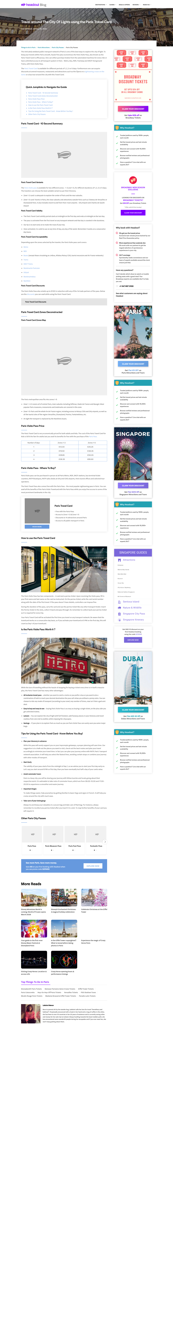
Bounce (120, 579)
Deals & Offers (124, 5)
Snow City (121, 583)
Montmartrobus (30, 276)
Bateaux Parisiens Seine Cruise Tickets (60, 989)
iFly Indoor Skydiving (124, 588)
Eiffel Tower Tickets (86, 989)
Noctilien (27, 281)
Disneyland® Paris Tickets (31, 989)
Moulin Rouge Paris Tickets (31, 996)
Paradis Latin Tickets (87, 996)
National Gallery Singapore (126, 592)
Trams (26, 259)
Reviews (136, 5)
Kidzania (120, 565)
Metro (26, 247)
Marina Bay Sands (123, 570)
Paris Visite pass (30, 188)
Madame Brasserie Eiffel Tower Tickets (60, 996)
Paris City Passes (58, 47)
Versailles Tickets (71, 992)
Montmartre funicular (32, 268)
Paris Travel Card (31, 68)
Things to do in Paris (28, 47)
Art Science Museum (124, 597)
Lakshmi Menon (48, 1005)
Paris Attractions (44, 47)
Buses (26, 255)
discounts (31, 294)
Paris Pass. (93, 436)
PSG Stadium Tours (88, 992)
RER (25, 251)
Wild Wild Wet (122, 574)
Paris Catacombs (28, 992)
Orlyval (26, 272)
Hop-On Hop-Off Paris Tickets (49, 992)
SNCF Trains (28, 264)
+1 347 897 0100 (126, 286)
